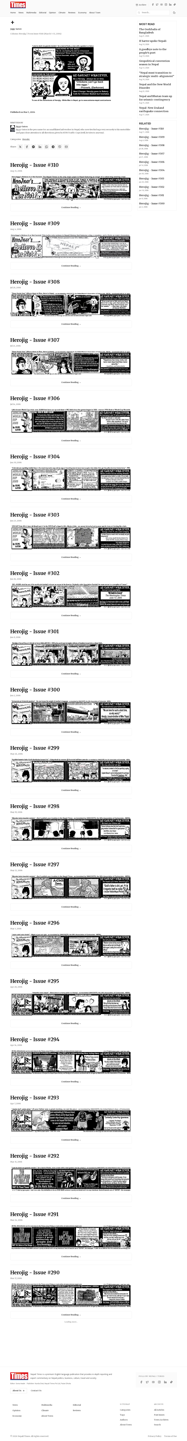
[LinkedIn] (170, 4)
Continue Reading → (71, 207)
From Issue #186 (44, 33)
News (21, 12)
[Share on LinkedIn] (40, 147)
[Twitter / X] (157, 4)
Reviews (71, 12)
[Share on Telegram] (53, 147)
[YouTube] (161, 4)
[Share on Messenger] (33, 147)
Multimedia (31, 12)
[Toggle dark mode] (174, 12)
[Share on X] (20, 147)
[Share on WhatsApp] (46, 147)
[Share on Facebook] (27, 147)
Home (13, 12)
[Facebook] (153, 4)
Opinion (52, 12)
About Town (94, 12)
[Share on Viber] (59, 147)
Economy (82, 12)
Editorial (42, 12)
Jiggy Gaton (16, 29)
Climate (62, 12)
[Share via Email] (66, 147)
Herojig (26, 139)
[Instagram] (166, 4)
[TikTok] (175, 4)
